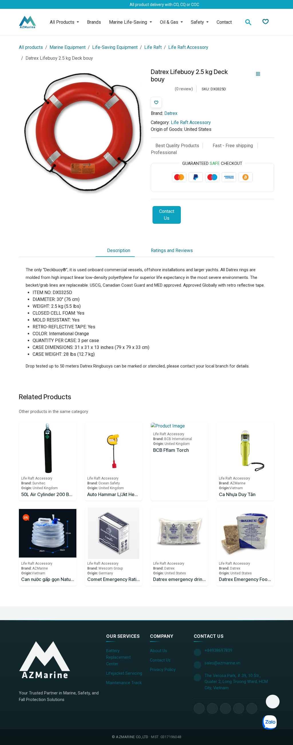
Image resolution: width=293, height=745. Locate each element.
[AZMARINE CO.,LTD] (44, 659)
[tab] (115, 250)
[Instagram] (55, 5)
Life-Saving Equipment (115, 47)
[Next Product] (268, 73)
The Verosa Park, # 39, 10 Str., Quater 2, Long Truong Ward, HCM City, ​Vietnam (236, 681)
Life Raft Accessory (188, 47)
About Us (158, 650)
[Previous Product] (248, 73)
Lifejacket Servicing (124, 673)
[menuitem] (64, 22)
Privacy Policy (163, 669)
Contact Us (166, 215)
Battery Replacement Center (118, 657)
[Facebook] (27, 5)
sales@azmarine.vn (222, 663)
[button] (273, 701)
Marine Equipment (68, 47)
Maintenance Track (124, 682)
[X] (36, 5)
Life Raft (153, 47)
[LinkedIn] (45, 5)
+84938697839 (218, 650)
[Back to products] (258, 74)
